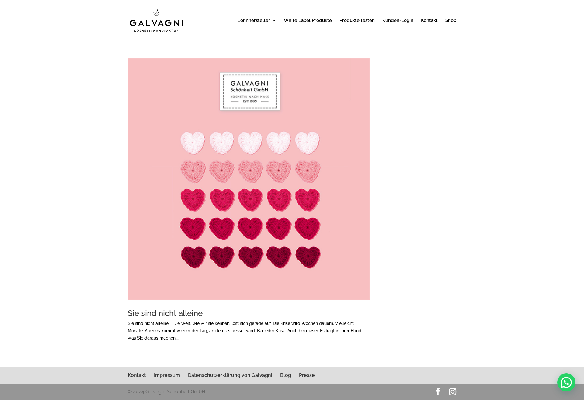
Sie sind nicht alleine (165, 313)
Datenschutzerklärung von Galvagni (230, 375)
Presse (307, 375)
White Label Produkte (308, 20)
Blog (285, 375)
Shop (450, 20)
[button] (566, 382)
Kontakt (429, 20)
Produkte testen (357, 20)
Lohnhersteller (254, 20)
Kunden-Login (397, 20)
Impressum (167, 375)
